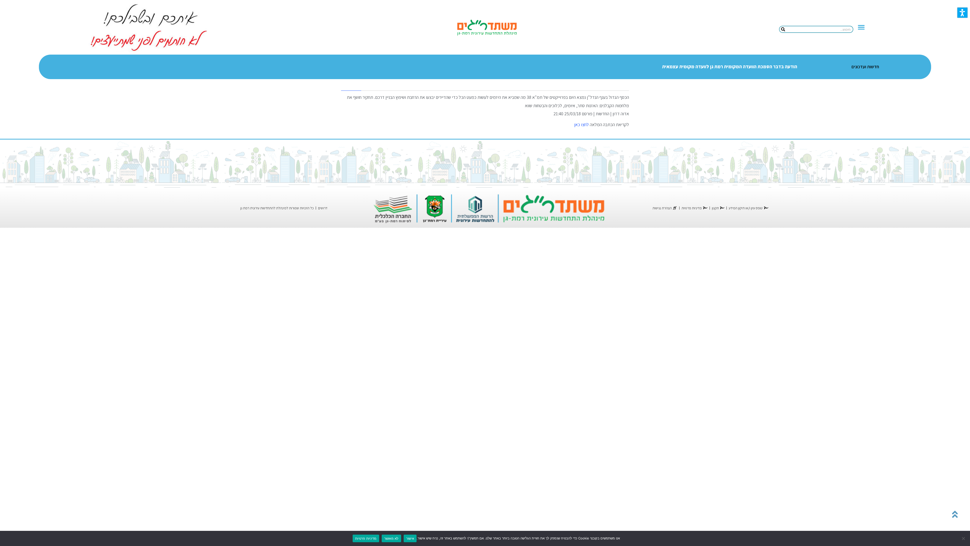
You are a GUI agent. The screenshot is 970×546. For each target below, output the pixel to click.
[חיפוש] (783, 29)
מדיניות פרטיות (366, 538)
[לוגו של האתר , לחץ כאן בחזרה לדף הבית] (486, 27)
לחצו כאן (581, 124)
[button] (962, 13)
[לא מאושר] (963, 538)
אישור (410, 538)
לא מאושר (391, 538)
